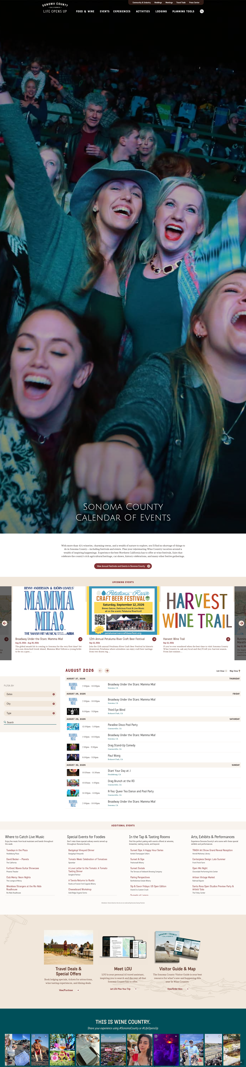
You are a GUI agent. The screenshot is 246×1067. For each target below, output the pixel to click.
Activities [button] (143, 11)
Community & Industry (142, 2)
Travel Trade (181, 2)
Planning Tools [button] (183, 11)
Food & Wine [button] (85, 11)
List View (220, 671)
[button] (201, 11)
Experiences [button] (121, 11)
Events (105, 11)
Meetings (169, 2)
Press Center (194, 2)
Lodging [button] (161, 11)
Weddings (158, 2)
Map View (234, 671)
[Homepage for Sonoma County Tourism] (55, 7)
